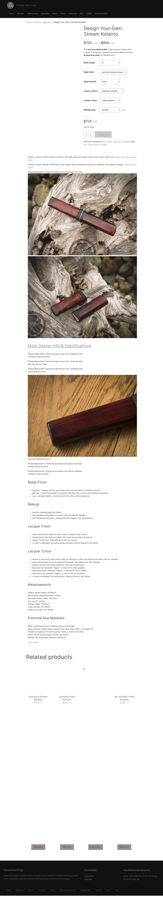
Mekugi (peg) (90, 110)
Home (29, 22)
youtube (88, 879)
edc (85, 144)
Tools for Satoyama (42, 22)
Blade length (89, 62)
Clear (123, 110)
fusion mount (93, 144)
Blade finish (89, 72)
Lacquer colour (90, 100)
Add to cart (103, 134)
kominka (103, 144)
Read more (38, 847)
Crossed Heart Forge (26, 5)
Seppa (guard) (90, 81)
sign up (135, 879)
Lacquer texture (91, 91)
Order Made (107, 141)
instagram (89, 876)
